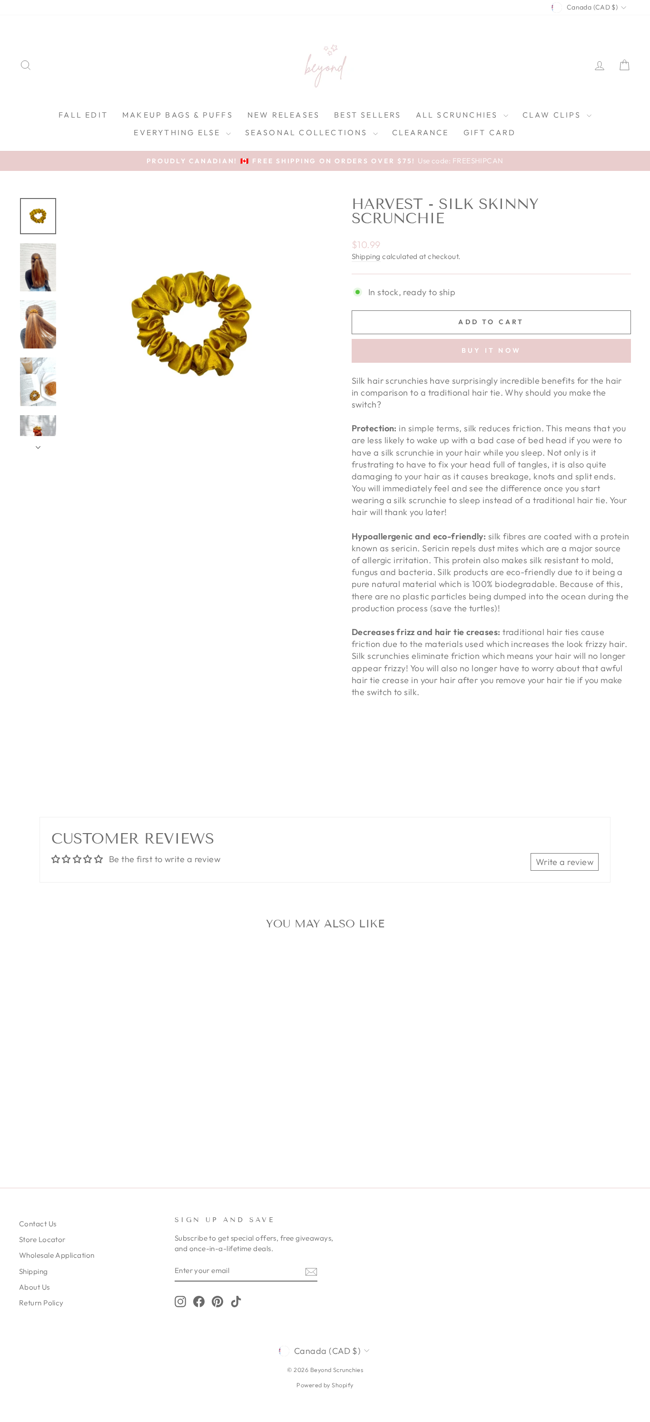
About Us (34, 1287)
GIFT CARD (489, 132)
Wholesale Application (56, 1255)
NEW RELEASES (283, 114)
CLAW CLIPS (553, 114)
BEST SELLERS (367, 114)
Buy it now (491, 350)
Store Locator (42, 1239)
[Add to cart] (154, 963)
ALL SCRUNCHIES (458, 114)
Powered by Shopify (324, 1385)
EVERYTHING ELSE (178, 132)
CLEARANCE (420, 132)
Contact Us (38, 1223)
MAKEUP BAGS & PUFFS (177, 114)
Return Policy (41, 1302)
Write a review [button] (564, 861)
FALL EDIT (83, 114)
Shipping (366, 256)
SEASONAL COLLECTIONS (308, 132)
